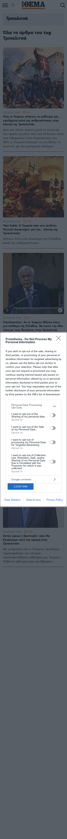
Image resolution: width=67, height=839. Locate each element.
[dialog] (33, 419)
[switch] (53, 415)
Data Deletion (12, 499)
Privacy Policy (55, 499)
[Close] (59, 339)
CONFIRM (21, 486)
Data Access (33, 499)
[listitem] (33, 406)
